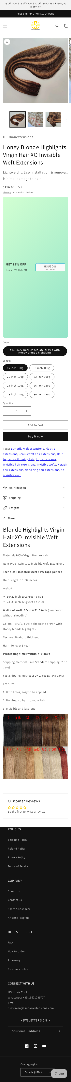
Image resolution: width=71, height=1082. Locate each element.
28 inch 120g (15, 394)
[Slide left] (4, 120)
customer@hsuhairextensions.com (31, 1008)
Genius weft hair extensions (37, 454)
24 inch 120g (15, 385)
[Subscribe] (58, 1031)
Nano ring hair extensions (42, 470)
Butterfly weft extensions (27, 448)
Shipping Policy (17, 839)
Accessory (14, 960)
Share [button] (11, 518)
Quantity (8, 403)
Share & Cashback (19, 909)
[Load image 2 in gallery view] (35, 119)
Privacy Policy (16, 857)
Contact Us (15, 900)
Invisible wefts (46, 464)
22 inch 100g (42, 376)
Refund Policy (16, 848)
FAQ (10, 942)
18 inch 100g (42, 368)
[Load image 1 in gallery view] (17, 119)
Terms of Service (18, 866)
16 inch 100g (15, 368)
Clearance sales (18, 969)
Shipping (7, 192)
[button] (5, 25)
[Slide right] (66, 120)
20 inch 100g (15, 376)
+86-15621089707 (34, 997)
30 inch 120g (42, 394)
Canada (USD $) (34, 1072)
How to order (16, 951)
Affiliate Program (19, 917)
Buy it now (35, 436)
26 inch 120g (42, 385)
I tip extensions (46, 459)
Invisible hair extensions (19, 464)
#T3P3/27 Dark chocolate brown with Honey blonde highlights (35, 351)
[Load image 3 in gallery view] (53, 119)
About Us (14, 891)
